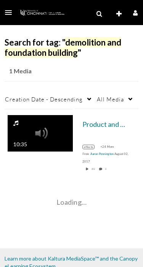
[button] (11, 12)
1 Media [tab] (20, 70)
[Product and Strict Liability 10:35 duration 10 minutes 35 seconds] (40, 132)
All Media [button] (110, 99)
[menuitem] (99, 14)
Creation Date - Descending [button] (44, 99)
